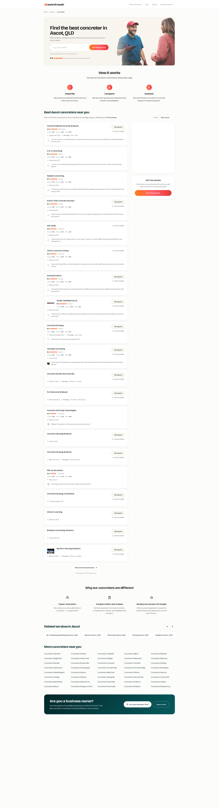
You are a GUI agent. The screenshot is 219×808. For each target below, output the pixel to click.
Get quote (118, 127)
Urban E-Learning (54, 512)
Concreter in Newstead (132, 658)
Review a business (135, 4)
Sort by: (156, 117)
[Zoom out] (171, 128)
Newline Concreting (55, 176)
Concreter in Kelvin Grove (80, 682)
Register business (166, 4)
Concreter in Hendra (78, 654)
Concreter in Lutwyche (106, 663)
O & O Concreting (54, 151)
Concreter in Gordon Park (107, 668)
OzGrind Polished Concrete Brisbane (63, 126)
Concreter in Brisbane (132, 686)
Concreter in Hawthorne (53, 668)
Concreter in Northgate (159, 668)
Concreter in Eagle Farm (53, 658)
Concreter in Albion (131, 654)
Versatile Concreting (56, 349)
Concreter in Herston (159, 672)
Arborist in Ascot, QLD (93, 635)
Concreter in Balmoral (159, 658)
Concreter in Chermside (106, 686)
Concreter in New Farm (106, 672)
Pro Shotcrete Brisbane (57, 392)
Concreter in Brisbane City (161, 686)
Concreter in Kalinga (105, 658)
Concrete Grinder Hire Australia (60, 374)
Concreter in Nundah (52, 663)
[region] (153, 148)
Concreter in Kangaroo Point (81, 686)
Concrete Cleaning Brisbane (59, 434)
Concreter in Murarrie (78, 677)
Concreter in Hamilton (52, 654)
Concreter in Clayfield (106, 654)
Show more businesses (85, 567)
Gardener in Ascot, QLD (164, 635)
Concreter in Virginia (158, 682)
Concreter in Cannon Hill (160, 677)
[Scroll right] (172, 626)
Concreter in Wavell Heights (54, 672)
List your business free (138, 704)
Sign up (154, 4)
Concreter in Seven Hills (106, 682)
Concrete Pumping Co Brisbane (60, 494)
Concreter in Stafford (132, 682)
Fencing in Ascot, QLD (140, 635)
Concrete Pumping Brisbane (59, 452)
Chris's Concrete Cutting (57, 251)
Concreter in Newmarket (53, 682)
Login (147, 4)
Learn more (161, 704)
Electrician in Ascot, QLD (117, 635)
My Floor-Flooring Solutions (68, 548)
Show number (119, 131)
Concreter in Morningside (80, 668)
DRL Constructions (55, 470)
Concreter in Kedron (78, 672)
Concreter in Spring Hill (106, 677)
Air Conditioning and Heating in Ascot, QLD (62, 635)
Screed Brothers (54, 276)
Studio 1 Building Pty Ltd (67, 301)
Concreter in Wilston (132, 672)
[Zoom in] (171, 125)
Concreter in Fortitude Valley (135, 668)
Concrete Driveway (55, 325)
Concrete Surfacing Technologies (61, 410)
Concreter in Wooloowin (80, 658)
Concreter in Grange (51, 677)
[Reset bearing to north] (171, 131)
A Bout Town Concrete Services (60, 201)
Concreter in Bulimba (159, 654)
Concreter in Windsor (159, 663)
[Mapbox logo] (137, 171)
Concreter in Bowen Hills (80, 663)
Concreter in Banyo (51, 686)
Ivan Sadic (51, 226)
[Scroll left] (167, 626)
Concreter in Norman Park (133, 677)
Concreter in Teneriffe (132, 663)
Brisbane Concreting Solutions (60, 530)
